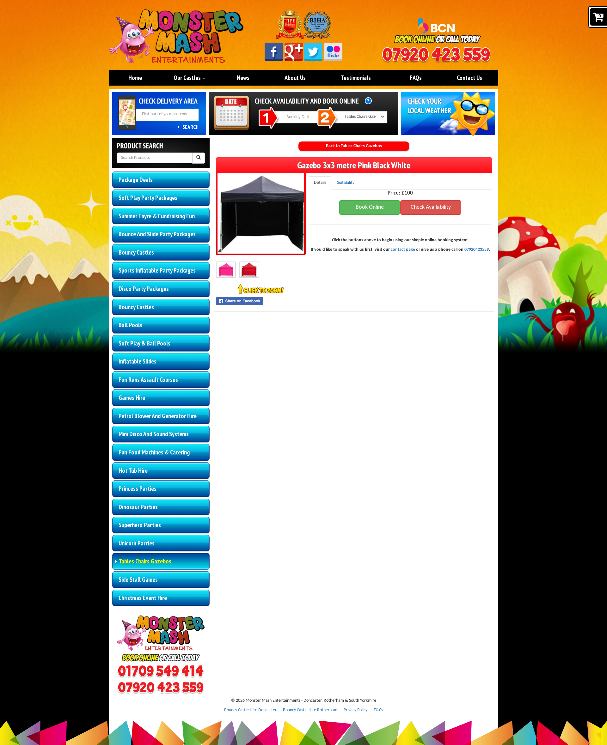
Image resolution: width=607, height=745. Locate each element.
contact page (403, 249)
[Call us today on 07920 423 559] (436, 55)
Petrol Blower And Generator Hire (158, 416)
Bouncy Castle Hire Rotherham (310, 710)
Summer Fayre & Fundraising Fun (157, 216)
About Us (295, 78)
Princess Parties (137, 488)
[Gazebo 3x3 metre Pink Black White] (261, 213)
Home (135, 78)
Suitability (345, 182)
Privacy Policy (355, 710)
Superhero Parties (140, 525)
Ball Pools (130, 325)
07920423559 (476, 249)
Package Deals (136, 180)
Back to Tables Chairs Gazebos (354, 146)
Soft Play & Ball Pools (144, 343)
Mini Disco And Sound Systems (154, 434)
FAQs (416, 78)
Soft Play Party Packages (148, 198)
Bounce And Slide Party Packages (157, 234)
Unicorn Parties (137, 543)
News (243, 78)
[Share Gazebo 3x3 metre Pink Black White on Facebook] (261, 301)
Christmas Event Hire (143, 598)
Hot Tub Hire (133, 470)
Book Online (370, 207)
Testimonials (356, 78)
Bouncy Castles (136, 252)
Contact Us (469, 78)
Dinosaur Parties (138, 507)
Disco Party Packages (144, 289)
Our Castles (188, 78)
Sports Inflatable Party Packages (157, 270)
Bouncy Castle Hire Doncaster (250, 710)
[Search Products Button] (198, 158)
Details (320, 182)
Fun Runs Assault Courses (148, 380)
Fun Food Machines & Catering (154, 452)
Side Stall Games (138, 579)
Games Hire (132, 398)
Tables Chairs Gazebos (145, 561)
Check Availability (431, 207)
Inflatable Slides (137, 361)
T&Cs (378, 710)
